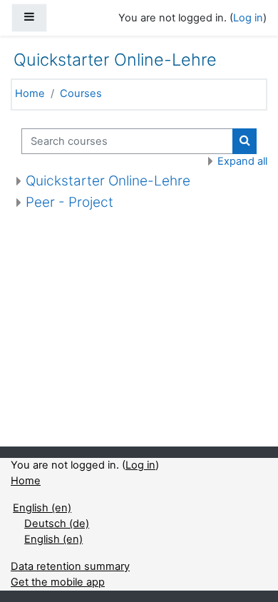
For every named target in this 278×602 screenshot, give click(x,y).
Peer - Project (69, 202)
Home (30, 93)
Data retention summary (70, 566)
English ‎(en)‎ (42, 507)
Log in (248, 17)
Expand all (242, 161)
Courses (81, 93)
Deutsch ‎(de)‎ (56, 523)
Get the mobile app (58, 582)
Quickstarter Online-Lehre (108, 181)
